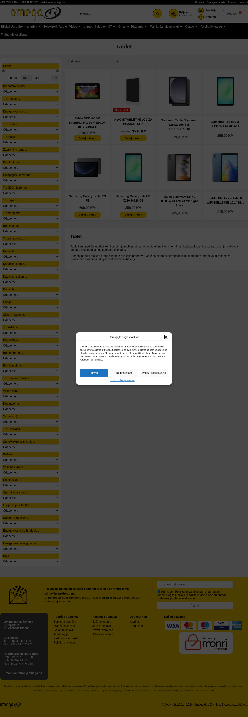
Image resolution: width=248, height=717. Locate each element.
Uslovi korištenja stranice (122, 380)
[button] (166, 337)
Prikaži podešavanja (154, 372)
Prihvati (94, 372)
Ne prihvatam (124, 372)
